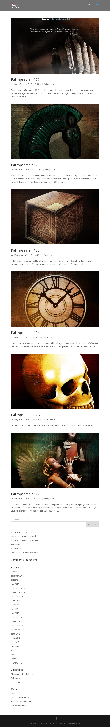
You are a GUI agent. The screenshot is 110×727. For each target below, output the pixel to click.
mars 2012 (15, 654)
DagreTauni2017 (21, 84)
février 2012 (16, 658)
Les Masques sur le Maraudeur (24, 552)
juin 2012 (15, 642)
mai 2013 (15, 613)
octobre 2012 (17, 625)
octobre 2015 (17, 580)
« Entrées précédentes (20, 519)
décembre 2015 (18, 575)
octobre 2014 (17, 596)
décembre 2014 (18, 588)
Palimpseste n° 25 (25, 250)
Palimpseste (49, 84)
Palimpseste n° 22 (25, 493)
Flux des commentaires (21, 701)
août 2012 (15, 634)
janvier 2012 (16, 663)
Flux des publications (20, 697)
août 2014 (15, 600)
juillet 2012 (15, 638)
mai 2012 (15, 646)
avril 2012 (15, 650)
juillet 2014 (15, 604)
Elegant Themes (48, 723)
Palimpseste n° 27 (25, 79)
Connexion (15, 693)
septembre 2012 (18, 629)
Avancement (16, 548)
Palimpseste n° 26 (25, 164)
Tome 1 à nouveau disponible (24, 536)
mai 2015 (15, 584)
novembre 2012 (18, 621)
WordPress (74, 723)
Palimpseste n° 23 (25, 414)
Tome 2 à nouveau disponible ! (24, 540)
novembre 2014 (18, 592)
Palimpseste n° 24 (25, 332)
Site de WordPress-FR (20, 705)
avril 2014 (15, 609)
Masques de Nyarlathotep (22, 674)
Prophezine (16, 682)
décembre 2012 (18, 617)
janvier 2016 (16, 571)
